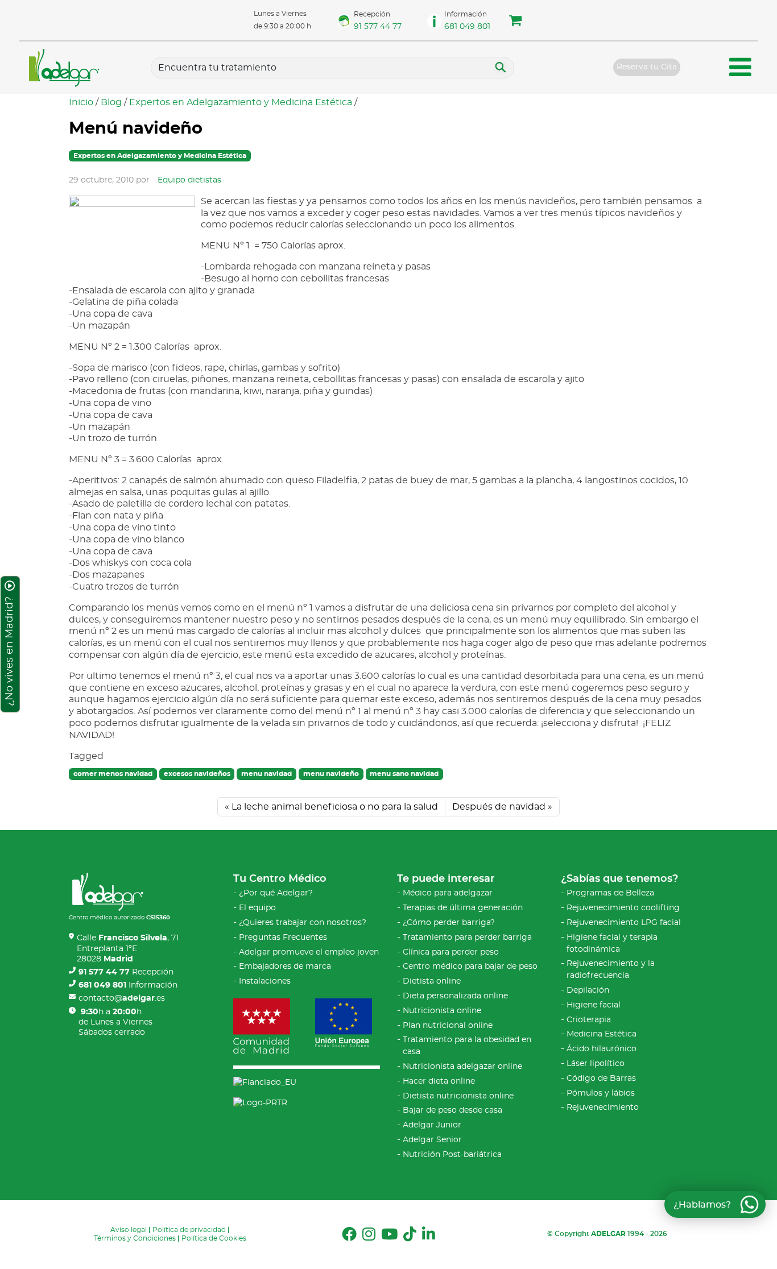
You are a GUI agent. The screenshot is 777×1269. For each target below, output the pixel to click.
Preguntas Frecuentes (283, 938)
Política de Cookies (213, 1238)
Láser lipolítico (596, 1064)
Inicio (81, 102)
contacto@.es (121, 998)
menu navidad (266, 773)
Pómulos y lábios (601, 1093)
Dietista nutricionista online (458, 1096)
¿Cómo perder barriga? (449, 923)
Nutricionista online (442, 1011)
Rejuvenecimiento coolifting (623, 908)
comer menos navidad (112, 773)
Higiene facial (594, 1005)
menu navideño (331, 773)
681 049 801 (467, 27)
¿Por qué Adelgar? (276, 893)
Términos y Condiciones (135, 1238)
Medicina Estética (602, 1034)
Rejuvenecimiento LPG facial (624, 923)
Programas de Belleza (610, 893)
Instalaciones (265, 981)
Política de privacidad (189, 1229)
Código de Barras (601, 1079)
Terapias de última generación (463, 908)
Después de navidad (498, 806)
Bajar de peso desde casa (452, 1110)
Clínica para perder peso (451, 952)
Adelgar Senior (432, 1140)
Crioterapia (589, 1020)
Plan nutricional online (448, 1026)
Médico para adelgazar (448, 893)
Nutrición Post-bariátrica (452, 1155)
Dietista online (432, 981)
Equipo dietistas (189, 180)
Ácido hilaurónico (602, 1049)
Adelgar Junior (432, 1125)
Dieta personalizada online (455, 996)
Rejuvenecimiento (603, 1108)
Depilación (588, 990)
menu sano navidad (404, 773)
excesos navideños (197, 773)
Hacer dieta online (439, 1081)
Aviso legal (128, 1229)
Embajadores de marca (285, 967)
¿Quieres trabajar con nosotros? (302, 923)
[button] (515, 22)
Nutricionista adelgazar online (462, 1067)
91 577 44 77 (378, 27)
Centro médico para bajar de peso (470, 967)
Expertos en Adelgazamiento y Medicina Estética (240, 102)
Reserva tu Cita (647, 67)
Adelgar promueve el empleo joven (309, 952)
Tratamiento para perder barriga (467, 938)
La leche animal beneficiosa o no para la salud (335, 806)
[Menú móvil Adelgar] (740, 69)
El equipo (257, 908)
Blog (111, 102)
